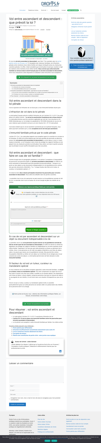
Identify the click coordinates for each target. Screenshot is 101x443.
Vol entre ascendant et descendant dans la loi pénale (25, 85)
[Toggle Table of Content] (60, 83)
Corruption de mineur (19, 333)
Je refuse (54, 440)
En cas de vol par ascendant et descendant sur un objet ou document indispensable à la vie (35, 92)
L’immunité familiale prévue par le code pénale (25, 88)
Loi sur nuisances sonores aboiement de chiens (28, 331)
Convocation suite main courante (76, 429)
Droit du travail (55, 10)
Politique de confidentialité (46, 432)
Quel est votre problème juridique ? (36, 207)
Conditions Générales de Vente (47, 427)
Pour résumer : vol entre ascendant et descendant (24, 96)
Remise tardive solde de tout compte (77, 424)
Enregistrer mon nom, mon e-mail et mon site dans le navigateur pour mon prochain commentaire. (35, 399)
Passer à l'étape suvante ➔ (36, 230)
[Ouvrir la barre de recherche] (81, 10)
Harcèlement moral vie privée (75, 426)
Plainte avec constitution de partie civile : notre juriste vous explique (34, 335)
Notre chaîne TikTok (44, 424)
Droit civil (43, 10)
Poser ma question (73, 10)
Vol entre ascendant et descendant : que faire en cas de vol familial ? (30, 90)
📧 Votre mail (36, 221)
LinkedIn (42, 29)
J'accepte (47, 440)
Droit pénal (22, 10)
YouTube (48, 29)
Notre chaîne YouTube (44, 422)
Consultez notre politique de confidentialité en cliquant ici (54, 438)
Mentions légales (43, 429)
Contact (64, 10)
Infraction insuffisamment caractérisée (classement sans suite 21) (34, 329)
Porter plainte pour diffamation (22, 328)
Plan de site (41, 419)
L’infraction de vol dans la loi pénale (21, 87)
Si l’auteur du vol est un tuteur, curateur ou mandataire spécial (29, 94)
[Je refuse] (99, 439)
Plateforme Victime (33, 10)
